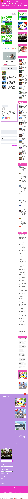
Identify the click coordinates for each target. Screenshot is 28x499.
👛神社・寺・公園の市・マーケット (5, 3)
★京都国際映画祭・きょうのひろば (23, 267)
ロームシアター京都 (21, 351)
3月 (25, 338)
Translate (7, 473)
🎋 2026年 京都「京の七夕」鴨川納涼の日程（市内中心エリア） (23, 202)
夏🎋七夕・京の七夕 (13, 3)
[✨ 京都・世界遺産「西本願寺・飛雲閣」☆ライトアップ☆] (23, 179)
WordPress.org (4, 483)
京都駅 (20, 354)
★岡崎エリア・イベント (22, 300)
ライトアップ (21, 350)
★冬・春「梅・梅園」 (22, 286)
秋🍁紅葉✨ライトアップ (13, 5)
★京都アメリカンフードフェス (23, 262)
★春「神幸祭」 (21, 311)
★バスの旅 (21, 253)
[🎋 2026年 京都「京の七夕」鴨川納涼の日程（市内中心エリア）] (23, 199)
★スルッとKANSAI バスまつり (23, 248)
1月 (20, 338)
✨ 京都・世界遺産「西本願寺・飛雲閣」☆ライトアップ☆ (24, 182)
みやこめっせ (24, 346)
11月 (23, 342)
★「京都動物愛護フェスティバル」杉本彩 (23, 238)
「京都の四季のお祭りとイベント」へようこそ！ (23, 227)
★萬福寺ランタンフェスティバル (23, 329)
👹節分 (26, 498)
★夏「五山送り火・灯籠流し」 (23, 291)
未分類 (20, 333)
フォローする (5, 64)
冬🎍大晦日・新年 (19, 5)
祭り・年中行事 (21, 363)
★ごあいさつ (21, 242)
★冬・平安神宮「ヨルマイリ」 (23, 284)
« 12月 (15, 444)
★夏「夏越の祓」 (22, 293)
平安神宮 (20, 359)
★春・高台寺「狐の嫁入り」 (22, 316)
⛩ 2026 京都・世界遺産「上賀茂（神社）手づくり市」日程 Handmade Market (24, 196)
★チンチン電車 (21, 250)
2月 (22, 338)
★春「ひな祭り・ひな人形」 (22, 305)
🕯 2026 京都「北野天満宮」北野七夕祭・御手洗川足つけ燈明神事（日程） (23, 176)
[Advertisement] (9, 97)
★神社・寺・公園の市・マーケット (23, 322)
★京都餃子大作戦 (22, 274)
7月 (19, 341)
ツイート (2, 398)
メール (2, 138)
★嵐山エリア (21, 302)
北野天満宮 (23, 355)
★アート (20, 244)
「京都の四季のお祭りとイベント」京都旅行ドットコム (14, 1)
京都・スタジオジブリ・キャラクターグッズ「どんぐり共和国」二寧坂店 (23, 169)
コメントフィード (4, 481)
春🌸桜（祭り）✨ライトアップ (5, 5)
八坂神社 (23, 354)
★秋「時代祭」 (21, 324)
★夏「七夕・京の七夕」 (22, 288)
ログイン (3, 478)
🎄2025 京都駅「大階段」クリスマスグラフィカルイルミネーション (24, 208)
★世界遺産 (21, 259)
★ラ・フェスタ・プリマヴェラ (23, 256)
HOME (14, 487)
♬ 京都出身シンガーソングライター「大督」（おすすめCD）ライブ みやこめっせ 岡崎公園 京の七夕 (24, 214)
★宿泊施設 (21, 298)
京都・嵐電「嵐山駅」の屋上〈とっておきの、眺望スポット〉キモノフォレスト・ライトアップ (23, 189)
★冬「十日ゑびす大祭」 (22, 278)
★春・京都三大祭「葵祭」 (23, 313)
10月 (20, 342)
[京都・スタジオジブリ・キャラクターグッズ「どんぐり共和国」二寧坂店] (23, 166)
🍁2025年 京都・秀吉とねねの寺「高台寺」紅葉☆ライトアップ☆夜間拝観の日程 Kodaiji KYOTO (24, 222)
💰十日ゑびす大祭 (24, 5)
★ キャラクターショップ (22, 235)
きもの (20, 346)
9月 (25, 341)
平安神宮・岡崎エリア (22, 331)
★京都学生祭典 (21, 269)
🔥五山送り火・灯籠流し (20, 3)
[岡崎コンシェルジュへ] (18, 432)
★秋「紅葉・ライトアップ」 (22, 327)
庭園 (24, 359)
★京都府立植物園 (22, 272)
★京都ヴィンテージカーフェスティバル (23, 265)
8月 (22, 341)
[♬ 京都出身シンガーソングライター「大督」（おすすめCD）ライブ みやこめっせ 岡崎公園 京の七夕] (23, 210)
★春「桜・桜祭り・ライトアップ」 (23, 309)
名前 (2, 135)
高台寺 (20, 367)
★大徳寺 (20, 296)
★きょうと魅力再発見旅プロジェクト (23, 241)
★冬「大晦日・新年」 (22, 280)
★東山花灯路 (21, 318)
